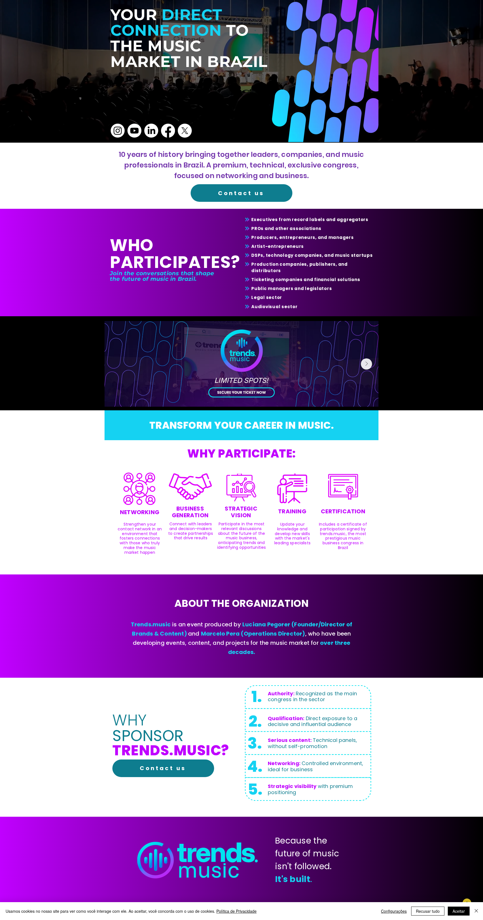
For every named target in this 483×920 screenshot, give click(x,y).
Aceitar (459, 911)
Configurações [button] (394, 911)
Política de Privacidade (236, 911)
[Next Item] (366, 364)
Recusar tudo (428, 911)
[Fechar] (476, 911)
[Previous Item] (116, 364)
